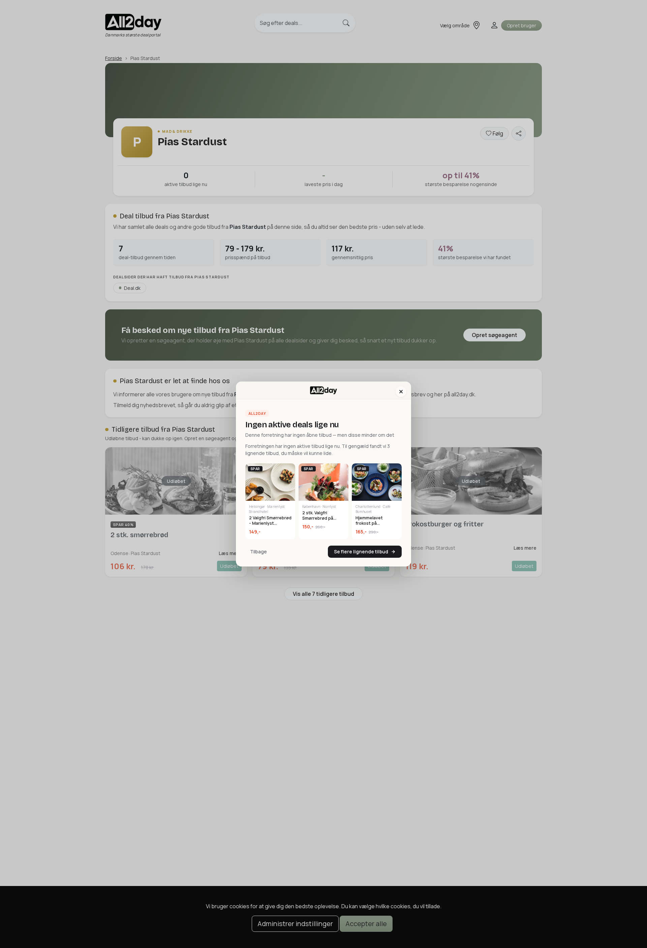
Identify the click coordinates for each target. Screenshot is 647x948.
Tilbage (258, 551)
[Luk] (401, 391)
